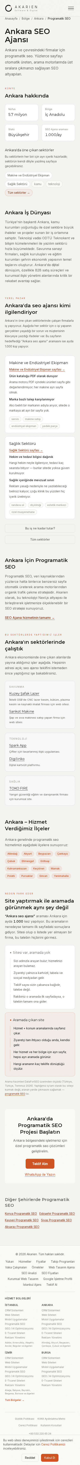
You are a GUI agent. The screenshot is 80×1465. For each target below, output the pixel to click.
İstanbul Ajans (32, 1284)
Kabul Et (49, 1457)
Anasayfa (11, 18)
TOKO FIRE (18, 788)
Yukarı (10, 1261)
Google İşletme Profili (57, 1279)
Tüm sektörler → (19, 192)
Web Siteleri (12, 1314)
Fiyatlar (41, 1261)
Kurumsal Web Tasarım (23, 1279)
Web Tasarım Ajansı (62, 1267)
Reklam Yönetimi (15, 1337)
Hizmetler (25, 1261)
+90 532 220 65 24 (40, 1433)
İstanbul (11, 1305)
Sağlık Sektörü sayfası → (26, 450)
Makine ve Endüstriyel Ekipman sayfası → (37, 369)
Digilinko (17, 759)
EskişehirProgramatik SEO (57, 1213)
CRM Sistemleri (14, 1310)
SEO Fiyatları (50, 1273)
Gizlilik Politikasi (24, 1418)
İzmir (8, 1352)
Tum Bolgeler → (14, 1400)
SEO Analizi (29, 1273)
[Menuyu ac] (71, 8)
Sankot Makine (21, 711)
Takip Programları (63, 1261)
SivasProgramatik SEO (56, 1220)
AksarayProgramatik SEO (22, 1226)
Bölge (26, 18)
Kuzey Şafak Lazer (24, 694)
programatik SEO (15, 1093)
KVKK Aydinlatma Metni (51, 1418)
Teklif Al (51, 1284)
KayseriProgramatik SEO (22, 1220)
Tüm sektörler (40, 539)
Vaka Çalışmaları (16, 1267)
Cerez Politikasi (27, 1425)
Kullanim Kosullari (51, 1425)
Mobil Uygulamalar (16, 1319)
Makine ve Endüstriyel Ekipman (28, 175)
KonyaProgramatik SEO (21, 1213)
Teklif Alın (40, 1164)
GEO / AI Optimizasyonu (19, 1328)
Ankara (38, 18)
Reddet (30, 1457)
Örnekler (38, 1267)
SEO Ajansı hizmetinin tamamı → (30, 618)
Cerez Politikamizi (53, 1444)
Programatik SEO (15, 1323)
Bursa (46, 1352)
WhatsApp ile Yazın (40, 1174)
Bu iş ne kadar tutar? (40, 528)
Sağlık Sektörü (17, 184)
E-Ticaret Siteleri (15, 1333)
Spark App (17, 745)
